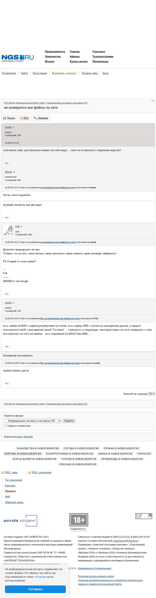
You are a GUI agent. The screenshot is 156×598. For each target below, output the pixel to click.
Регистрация (40, 73)
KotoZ (19, 437)
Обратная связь (14, 502)
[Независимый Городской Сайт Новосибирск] (18, 58)
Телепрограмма (102, 56)
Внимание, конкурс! (64, 73)
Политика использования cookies (96, 576)
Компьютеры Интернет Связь (30, 103)
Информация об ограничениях (94, 568)
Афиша (75, 56)
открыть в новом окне (19, 426)
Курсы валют (79, 61)
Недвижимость (55, 51)
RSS (26, 118)
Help (7, 496)
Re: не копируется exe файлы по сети (60, 318)
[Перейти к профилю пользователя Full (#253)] (8, 234)
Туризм (75, 51)
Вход (106, 73)
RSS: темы (11, 472)
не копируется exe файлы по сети (58, 187)
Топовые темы (89, 73)
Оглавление (9, 73)
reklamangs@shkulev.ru (126, 541)
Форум (49, 61)
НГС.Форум (9, 103)
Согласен (35, 589)
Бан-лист (10, 485)
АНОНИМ (28, 437)
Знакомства (53, 56)
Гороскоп (98, 51)
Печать (11, 118)
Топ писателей (13, 480)
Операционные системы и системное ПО (67, 103)
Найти (24, 73)
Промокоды (100, 61)
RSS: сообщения (41, 472)
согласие (40, 576)
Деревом (43, 118)
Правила (10, 491)
